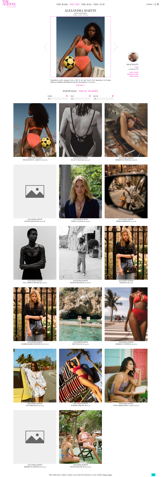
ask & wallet (132, 64)
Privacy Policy (107, 475)
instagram (134, 76)
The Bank (62, 4)
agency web (133, 72)
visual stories (88, 90)
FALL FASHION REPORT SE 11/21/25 (35, 283)
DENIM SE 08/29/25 (126, 283)
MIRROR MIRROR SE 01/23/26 (126, 221)
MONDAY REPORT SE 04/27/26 (35, 221)
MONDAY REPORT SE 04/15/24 (80, 467)
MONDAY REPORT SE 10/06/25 (80, 283)
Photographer (80, 13)
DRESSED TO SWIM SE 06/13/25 (126, 344)
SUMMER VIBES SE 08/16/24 (80, 405)
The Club (99, 4)
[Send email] (137, 69)
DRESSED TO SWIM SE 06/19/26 (126, 160)
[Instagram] (158, 5)
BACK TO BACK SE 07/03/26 (80, 160)
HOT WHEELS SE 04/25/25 (35, 405)
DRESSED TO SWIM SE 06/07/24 (35, 467)
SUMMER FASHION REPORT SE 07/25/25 (35, 344)
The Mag (86, 4)
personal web (132, 74)
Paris (136, 67)
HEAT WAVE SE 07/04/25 (80, 344)
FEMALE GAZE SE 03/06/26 (80, 221)
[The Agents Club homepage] (8, 4)
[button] (155, 4)
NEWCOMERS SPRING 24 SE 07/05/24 (126, 405)
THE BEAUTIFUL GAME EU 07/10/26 (35, 160)
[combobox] (48, 98)
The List (75, 4)
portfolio (70, 90)
